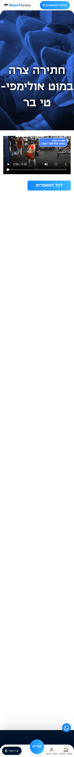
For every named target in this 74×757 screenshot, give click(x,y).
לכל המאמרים (49, 185)
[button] (37, 746)
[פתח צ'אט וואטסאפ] (66, 727)
